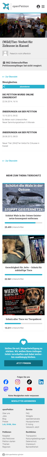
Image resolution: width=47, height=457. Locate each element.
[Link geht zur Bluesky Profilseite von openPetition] (17, 389)
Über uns (6, 413)
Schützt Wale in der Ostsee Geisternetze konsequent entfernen (23, 217)
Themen (5, 444)
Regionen (6, 447)
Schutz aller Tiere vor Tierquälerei (23, 319)
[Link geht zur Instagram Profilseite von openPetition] (17, 382)
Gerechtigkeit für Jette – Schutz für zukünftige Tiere (23, 269)
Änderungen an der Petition (19, 111)
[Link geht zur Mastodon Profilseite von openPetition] (5, 389)
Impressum (30, 444)
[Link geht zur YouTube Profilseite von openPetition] (29, 389)
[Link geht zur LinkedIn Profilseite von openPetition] (41, 382)
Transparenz (31, 436)
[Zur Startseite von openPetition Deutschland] (15, 6)
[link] (43, 7)
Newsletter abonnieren (23, 401)
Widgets (29, 416)
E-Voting (29, 424)
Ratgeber (6, 436)
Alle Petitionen (8, 438)
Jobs (4, 416)
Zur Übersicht (11, 77)
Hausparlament (32, 421)
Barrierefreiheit (32, 447)
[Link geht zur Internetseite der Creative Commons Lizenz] (3, 454)
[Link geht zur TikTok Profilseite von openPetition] (29, 382)
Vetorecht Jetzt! (32, 427)
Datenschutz (31, 441)
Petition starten (8, 441)
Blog (4, 419)
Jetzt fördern (23, 363)
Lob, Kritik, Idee (9, 424)
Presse (5, 421)
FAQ (27, 413)
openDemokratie (33, 419)
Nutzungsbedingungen (35, 438)
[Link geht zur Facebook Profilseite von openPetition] (5, 382)
